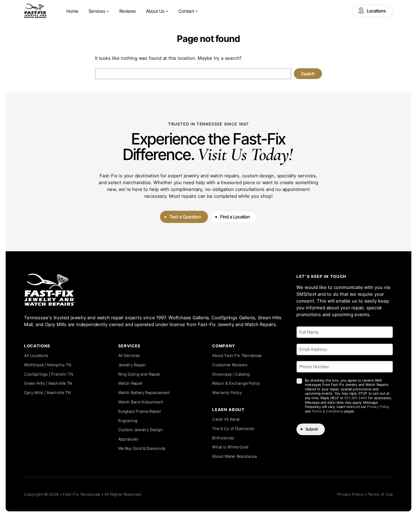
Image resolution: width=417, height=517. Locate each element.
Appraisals (128, 439)
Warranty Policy (227, 392)
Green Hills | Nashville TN (48, 383)
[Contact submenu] (196, 11)
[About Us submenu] (167, 11)
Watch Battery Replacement (144, 392)
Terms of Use (380, 494)
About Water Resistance (234, 456)
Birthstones (223, 437)
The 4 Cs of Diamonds (233, 428)
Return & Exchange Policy (236, 383)
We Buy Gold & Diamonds (142, 448)
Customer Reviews (229, 364)
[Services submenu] (107, 11)
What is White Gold (230, 446)
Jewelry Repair (132, 364)
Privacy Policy (378, 407)
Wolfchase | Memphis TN (47, 364)
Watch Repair (130, 383)
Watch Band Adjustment (140, 401)
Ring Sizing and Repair (139, 374)
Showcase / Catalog (231, 374)
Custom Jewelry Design (140, 429)
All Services (129, 355)
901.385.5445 (355, 398)
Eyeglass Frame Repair (139, 411)
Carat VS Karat (226, 419)
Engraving (128, 420)
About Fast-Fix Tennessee (237, 355)
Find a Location (235, 217)
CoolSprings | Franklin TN (48, 374)
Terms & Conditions (327, 411)
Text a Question (185, 217)
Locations (376, 11)
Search (308, 73)
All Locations (36, 355)
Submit (312, 429)
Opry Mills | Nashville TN (47, 392)
